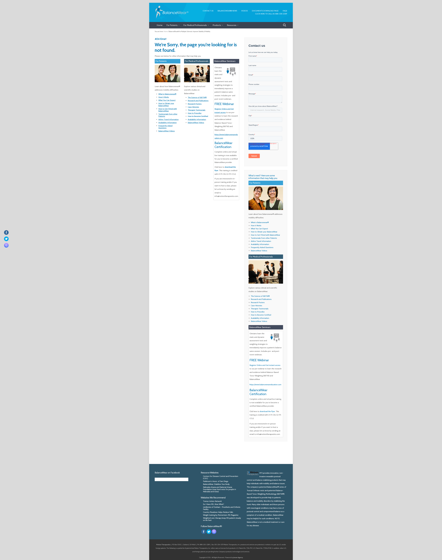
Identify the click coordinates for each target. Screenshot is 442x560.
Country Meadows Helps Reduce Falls (218, 512)
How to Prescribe (194, 113)
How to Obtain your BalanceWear (166, 104)
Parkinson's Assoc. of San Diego (215, 481)
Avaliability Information (167, 122)
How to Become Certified (198, 116)
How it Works (163, 97)
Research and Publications (198, 100)
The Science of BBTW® (197, 97)
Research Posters (195, 104)
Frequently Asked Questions (165, 127)
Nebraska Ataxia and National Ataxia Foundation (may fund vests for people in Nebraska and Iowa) (219, 489)
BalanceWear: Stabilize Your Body (216, 484)
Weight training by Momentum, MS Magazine (220, 515)
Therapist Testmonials (196, 110)
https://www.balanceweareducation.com (265, 384)
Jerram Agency (238, 557)
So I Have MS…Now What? (213, 504)
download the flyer (267, 411)
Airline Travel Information (168, 119)
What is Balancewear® (167, 94)
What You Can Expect (167, 100)
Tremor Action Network (212, 501)
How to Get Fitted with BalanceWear (167, 110)
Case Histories (193, 107)
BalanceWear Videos (166, 131)
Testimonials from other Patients (264, 238)
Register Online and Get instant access (265, 365)
